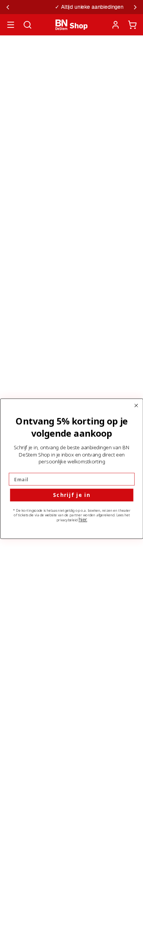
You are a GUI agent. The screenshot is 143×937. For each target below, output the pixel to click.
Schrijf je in (71, 495)
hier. (82, 519)
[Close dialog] (136, 405)
